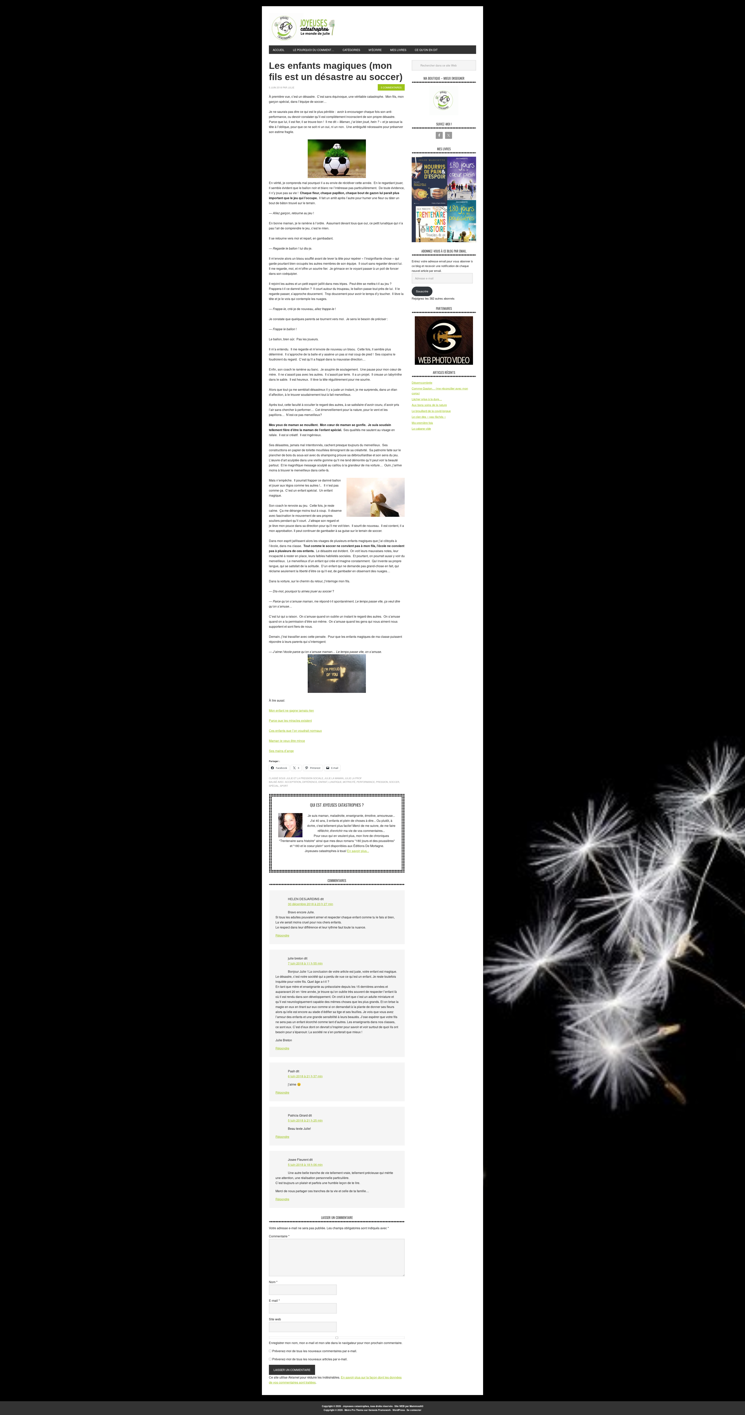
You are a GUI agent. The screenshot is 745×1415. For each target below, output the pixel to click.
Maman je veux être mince (287, 740)
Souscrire (422, 291)
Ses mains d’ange (281, 751)
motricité (349, 781)
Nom (273, 1282)
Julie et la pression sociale (305, 778)
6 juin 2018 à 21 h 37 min (305, 1076)
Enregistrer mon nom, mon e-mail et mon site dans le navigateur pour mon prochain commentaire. (335, 1343)
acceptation (293, 781)
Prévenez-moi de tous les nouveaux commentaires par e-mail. (314, 1351)
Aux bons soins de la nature (429, 405)
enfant (322, 781)
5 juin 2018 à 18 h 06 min (305, 1164)
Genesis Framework (379, 1410)
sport (284, 785)
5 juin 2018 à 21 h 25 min (305, 1120)
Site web (275, 1319)
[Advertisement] (405, 27)
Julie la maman (334, 778)
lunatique (335, 781)
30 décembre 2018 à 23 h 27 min (310, 904)
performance (366, 781)
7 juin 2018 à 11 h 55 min (305, 963)
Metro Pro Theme (354, 1410)
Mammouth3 (416, 1406)
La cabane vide (421, 428)
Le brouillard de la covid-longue (431, 411)
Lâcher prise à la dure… (427, 399)
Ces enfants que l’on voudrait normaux (295, 730)
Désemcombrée (422, 382)
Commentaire (279, 1236)
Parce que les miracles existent (290, 720)
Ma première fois (422, 423)
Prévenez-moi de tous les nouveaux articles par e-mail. (309, 1359)
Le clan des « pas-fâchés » (429, 417)
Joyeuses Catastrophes (301, 27)
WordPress (398, 1410)
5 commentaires (391, 87)
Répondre (282, 935)
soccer (394, 781)
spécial (274, 785)
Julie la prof (353, 778)
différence (309, 781)
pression (382, 781)
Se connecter (414, 1410)
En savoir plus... (358, 851)
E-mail (274, 1300)
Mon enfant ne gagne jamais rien (291, 710)
